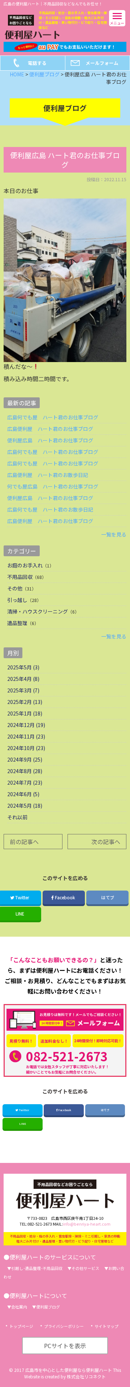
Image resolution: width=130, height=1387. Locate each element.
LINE (22, 1123)
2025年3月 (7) (23, 690)
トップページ (21, 1326)
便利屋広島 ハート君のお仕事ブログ (50, 440)
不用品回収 (19, 576)
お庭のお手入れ (25, 565)
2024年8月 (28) (24, 771)
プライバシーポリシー (64, 1326)
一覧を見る (113, 534)
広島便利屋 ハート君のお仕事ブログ (50, 428)
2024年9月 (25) (24, 759)
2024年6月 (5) (23, 794)
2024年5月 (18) (24, 805)
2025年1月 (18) (24, 713)
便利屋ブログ (48, 1307)
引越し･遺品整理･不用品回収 (36, 1268)
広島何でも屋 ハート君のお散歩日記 (50, 509)
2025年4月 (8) (23, 678)
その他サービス (85, 1268)
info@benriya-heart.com (86, 1224)
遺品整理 (17, 622)
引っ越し (17, 599)
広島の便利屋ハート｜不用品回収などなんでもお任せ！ (53, 3)
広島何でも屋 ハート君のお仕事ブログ (52, 417)
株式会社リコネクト (86, 1376)
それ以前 (17, 817)
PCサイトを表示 (65, 1345)
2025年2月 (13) (24, 701)
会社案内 (19, 1307)
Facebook (65, 897)
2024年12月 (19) (26, 724)
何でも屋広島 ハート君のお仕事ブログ (52, 486)
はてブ (107, 897)
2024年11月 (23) (26, 736)
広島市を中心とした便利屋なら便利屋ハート (68, 1370)
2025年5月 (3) (23, 667)
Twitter (24, 1110)
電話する (37, 62)
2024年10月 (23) (26, 748)
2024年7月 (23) (24, 782)
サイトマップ (106, 1326)
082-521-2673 (67, 1056)
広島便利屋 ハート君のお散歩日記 (47, 474)
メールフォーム (102, 62)
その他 (14, 588)
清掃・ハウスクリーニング (37, 611)
